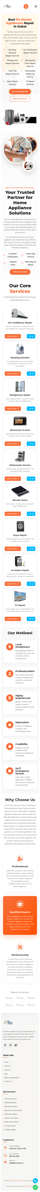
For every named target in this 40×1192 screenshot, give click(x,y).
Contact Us (8, 1081)
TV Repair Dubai (10, 1126)
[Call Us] (35, 1180)
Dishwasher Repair (11, 1114)
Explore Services (20, 99)
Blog (6, 1074)
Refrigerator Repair (11, 1106)
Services (7, 1066)
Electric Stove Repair (11, 1122)
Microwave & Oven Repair (13, 1110)
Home (7, 1062)
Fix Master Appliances (16, 1180)
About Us (8, 1070)
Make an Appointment (12, 1077)
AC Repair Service (11, 1099)
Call (30, 336)
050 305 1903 (14, 1156)
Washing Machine (10, 1102)
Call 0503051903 (21, 91)
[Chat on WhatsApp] (35, 1187)
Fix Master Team (28, 1186)
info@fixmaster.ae (16, 1163)
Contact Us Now (20, 272)
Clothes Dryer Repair (11, 1118)
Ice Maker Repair (10, 1129)
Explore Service (12, 336)
